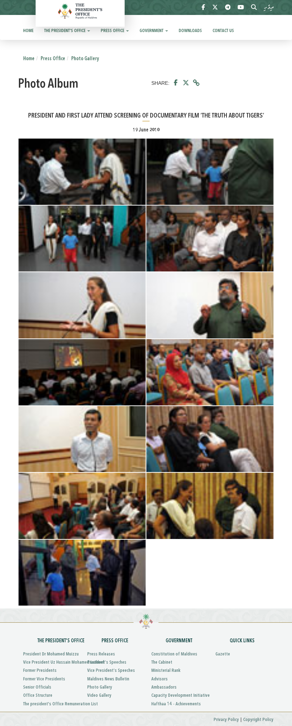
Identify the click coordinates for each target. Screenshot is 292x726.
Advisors (159, 679)
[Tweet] (186, 83)
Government (152, 30)
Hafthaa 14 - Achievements (176, 704)
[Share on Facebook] (175, 83)
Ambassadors (164, 687)
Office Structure (37, 695)
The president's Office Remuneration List (50, 704)
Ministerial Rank (166, 670)
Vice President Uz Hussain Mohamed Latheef (50, 662)
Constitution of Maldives (174, 654)
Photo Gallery (85, 58)
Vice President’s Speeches (111, 670)
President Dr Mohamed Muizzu (50, 654)
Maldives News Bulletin (108, 679)
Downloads (190, 30)
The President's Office (65, 30)
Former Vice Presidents (44, 679)
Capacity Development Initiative (178, 695)
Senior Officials (37, 687)
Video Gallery (99, 695)
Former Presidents (40, 670)
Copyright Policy (258, 719)
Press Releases (101, 654)
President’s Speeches (106, 662)
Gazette (222, 654)
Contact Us (223, 30)
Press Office (113, 30)
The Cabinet (161, 662)
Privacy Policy (226, 719)
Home (28, 30)
